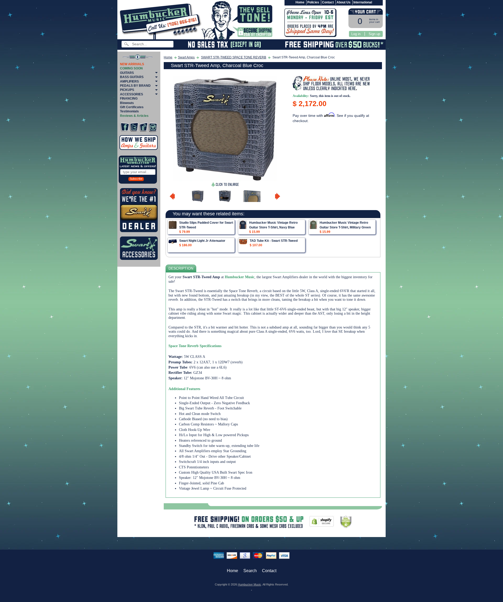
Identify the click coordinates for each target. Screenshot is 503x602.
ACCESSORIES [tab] (131, 94)
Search (250, 570)
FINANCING (129, 98)
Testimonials (129, 111)
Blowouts (127, 103)
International (362, 2)
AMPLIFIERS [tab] (129, 81)
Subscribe (136, 178)
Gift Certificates (132, 107)
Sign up (374, 34)
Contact (328, 2)
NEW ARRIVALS (132, 64)
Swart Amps (186, 57)
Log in (355, 34)
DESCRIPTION (180, 268)
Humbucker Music (249, 584)
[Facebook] (124, 127)
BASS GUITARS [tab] (132, 77)
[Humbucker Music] (161, 20)
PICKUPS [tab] (127, 90)
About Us (344, 2)
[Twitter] (134, 127)
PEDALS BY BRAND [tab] (135, 85)
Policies (313, 2)
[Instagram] (153, 127)
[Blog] (143, 127)
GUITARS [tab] (127, 73)
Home (300, 2)
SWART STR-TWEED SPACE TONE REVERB (233, 57)
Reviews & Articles (134, 116)
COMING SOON (131, 68)
